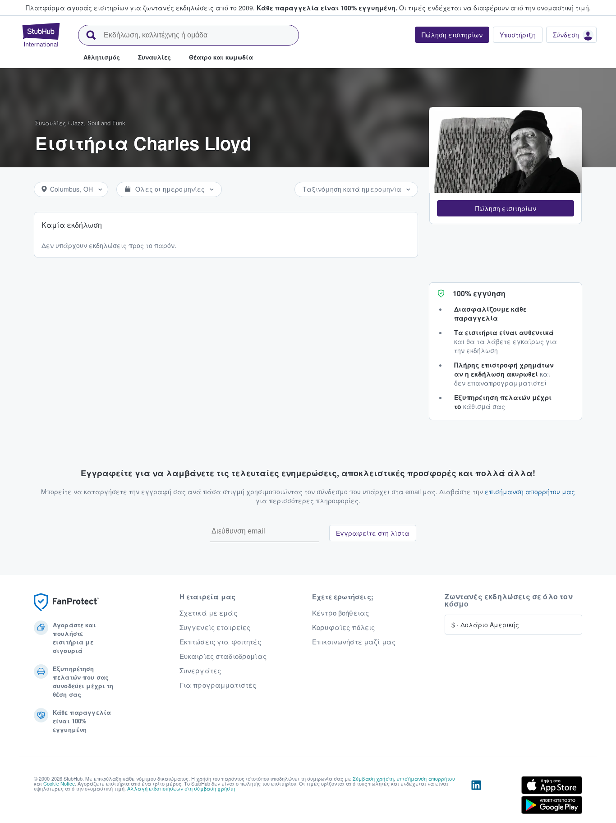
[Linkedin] (476, 797)
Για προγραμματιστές (218, 685)
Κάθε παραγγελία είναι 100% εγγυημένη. (327, 7)
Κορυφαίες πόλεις (343, 627)
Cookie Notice (59, 783)
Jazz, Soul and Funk (98, 123)
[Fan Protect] (66, 602)
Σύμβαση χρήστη (373, 778)
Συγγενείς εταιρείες (215, 627)
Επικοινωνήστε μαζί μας (353, 641)
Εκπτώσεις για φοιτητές (220, 641)
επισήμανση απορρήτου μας (530, 491)
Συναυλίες (50, 123)
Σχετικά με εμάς (208, 612)
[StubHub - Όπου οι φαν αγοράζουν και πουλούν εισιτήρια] (41, 35)
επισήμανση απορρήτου (425, 778)
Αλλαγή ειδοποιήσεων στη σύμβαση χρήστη (181, 788)
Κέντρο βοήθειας (340, 612)
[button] (505, 208)
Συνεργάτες (200, 670)
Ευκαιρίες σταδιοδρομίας (223, 656)
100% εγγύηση (479, 293)
